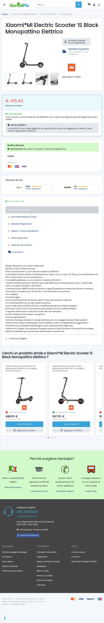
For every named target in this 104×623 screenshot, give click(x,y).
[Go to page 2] (50, 437)
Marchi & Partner (10, 566)
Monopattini (66, 14)
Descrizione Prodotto (21, 209)
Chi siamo (7, 556)
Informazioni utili (16, 201)
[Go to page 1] (48, 437)
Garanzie (41, 585)
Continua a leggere (18, 338)
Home (5, 14)
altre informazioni (13, 487)
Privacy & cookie (44, 575)
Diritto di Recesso (19, 238)
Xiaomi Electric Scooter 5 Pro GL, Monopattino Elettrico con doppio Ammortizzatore (21, 368)
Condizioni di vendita (46, 552)
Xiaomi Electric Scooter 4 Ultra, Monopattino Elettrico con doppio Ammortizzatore (68, 368)
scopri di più (91, 491)
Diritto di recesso (45, 580)
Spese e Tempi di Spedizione (24, 231)
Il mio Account (78, 552)
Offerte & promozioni (12, 571)
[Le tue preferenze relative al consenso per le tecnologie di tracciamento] (4, 618)
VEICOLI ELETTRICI (48, 14)
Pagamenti (42, 556)
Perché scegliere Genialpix (14, 552)
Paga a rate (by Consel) (48, 561)
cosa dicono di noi (39, 491)
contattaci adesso (65, 491)
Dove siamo (7, 561)
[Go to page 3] (52, 437)
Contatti (75, 556)
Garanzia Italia (15, 114)
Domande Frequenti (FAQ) (24, 216)
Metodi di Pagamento (21, 224)
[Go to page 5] (55, 437)
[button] (12, 79)
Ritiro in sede (43, 571)
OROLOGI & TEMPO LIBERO (24, 14)
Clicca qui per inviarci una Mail (34, 529)
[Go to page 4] (53, 437)
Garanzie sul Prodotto (21, 245)
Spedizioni (41, 566)
